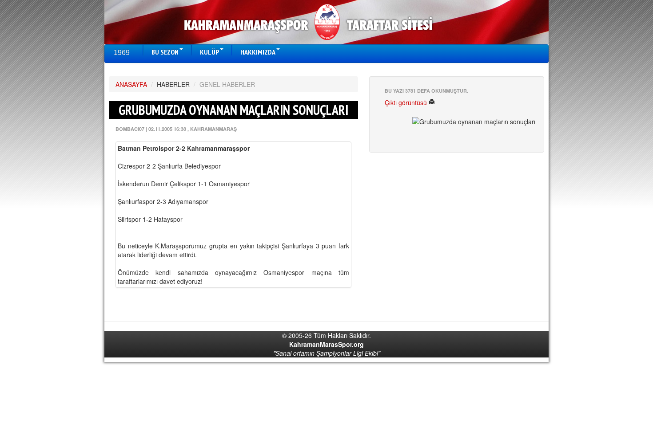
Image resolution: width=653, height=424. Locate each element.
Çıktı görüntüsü (407, 102)
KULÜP (209, 51)
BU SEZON (165, 51)
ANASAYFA (131, 84)
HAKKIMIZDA (257, 51)
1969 (122, 52)
